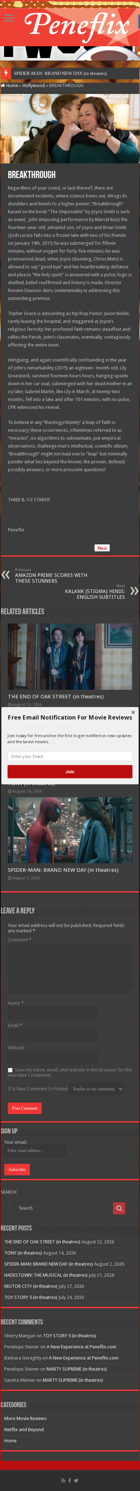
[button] (70, 717)
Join (70, 771)
